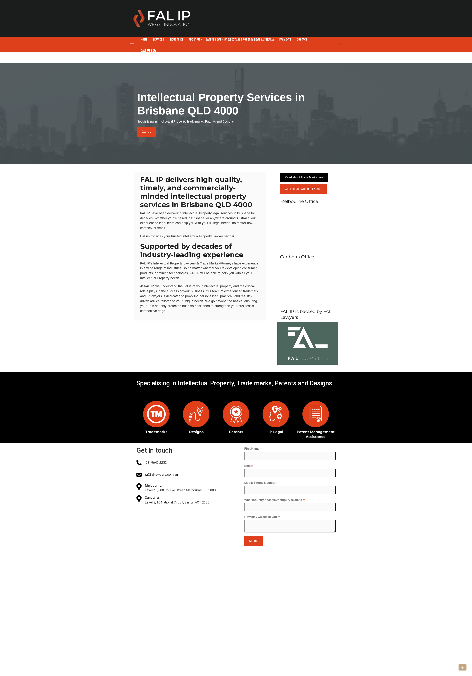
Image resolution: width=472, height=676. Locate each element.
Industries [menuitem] (176, 39)
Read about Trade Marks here (304, 177)
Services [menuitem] (158, 39)
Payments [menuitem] (285, 39)
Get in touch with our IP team (303, 188)
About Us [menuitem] (194, 39)
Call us (146, 131)
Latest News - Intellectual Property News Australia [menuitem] (240, 39)
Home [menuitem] (144, 39)
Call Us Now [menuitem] (148, 50)
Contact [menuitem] (302, 39)
